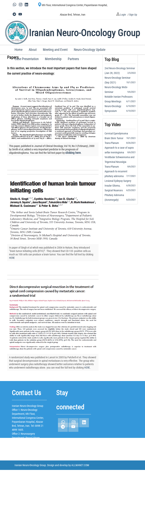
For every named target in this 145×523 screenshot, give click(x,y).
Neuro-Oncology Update (89, 50)
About (33, 50)
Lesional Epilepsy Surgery (119, 180)
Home (18, 50)
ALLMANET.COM (80, 465)
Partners (73, 59)
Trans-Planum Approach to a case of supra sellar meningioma (119, 147)
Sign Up (133, 14)
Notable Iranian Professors (120, 96)
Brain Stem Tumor (115, 138)
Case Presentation (27, 59)
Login (123, 14)
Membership (53, 59)
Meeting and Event (55, 50)
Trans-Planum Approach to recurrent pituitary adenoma (116, 171)
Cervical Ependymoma (117, 133)
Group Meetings (114, 101)
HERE (12, 257)
